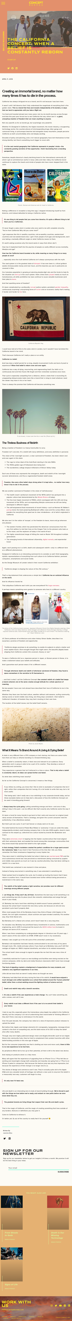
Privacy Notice (16, 1318)
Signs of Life (11, 1284)
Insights (13, 1316)
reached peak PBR (56, 856)
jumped (51, 274)
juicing (9, 510)
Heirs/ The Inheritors (57, 631)
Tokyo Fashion (22, 630)
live (20, 292)
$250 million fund (49, 927)
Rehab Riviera (43, 497)
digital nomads (48, 539)
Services (4, 1316)
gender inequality (61, 287)
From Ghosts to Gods (11, 1234)
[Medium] (65, 1305)
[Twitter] (4, 1138)
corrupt (33, 287)
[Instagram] (51, 1305)
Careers (5, 1318)
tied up (17, 274)
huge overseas (53, 585)
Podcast (31, 1316)
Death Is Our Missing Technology (57, 1235)
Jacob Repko (39, 744)
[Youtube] (60, 1305)
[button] (3, 3)
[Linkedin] (9, 1138)
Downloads (22, 1316)
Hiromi (44, 628)
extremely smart (16, 839)
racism (38, 289)
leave (14, 279)
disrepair (37, 263)
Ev (53, 436)
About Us (40, 1316)
